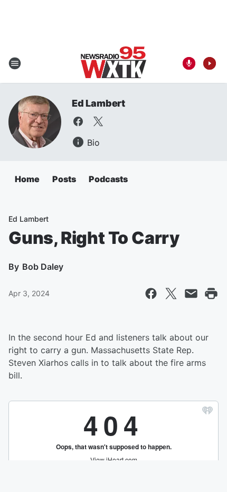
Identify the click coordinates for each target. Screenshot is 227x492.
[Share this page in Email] (191, 293)
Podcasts (108, 179)
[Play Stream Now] (209, 63)
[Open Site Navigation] (14, 63)
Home (27, 179)
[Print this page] (211, 293)
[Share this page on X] (171, 293)
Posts (64, 179)
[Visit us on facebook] (78, 121)
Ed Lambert (98, 103)
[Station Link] (113, 63)
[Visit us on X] (98, 121)
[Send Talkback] (189, 63)
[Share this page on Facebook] (151, 293)
